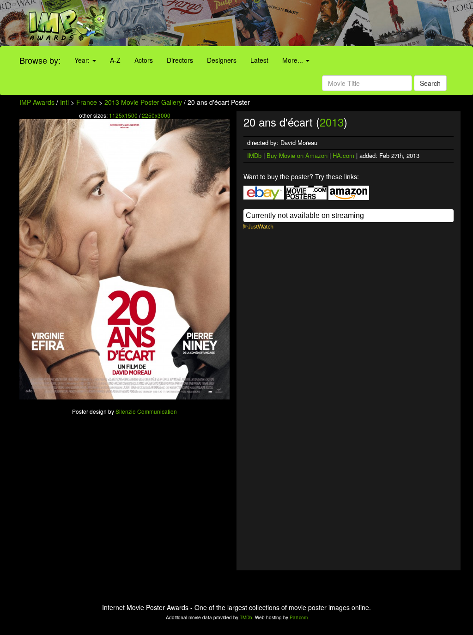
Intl (64, 102)
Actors (143, 60)
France (86, 102)
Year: (82, 60)
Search (430, 83)
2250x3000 (156, 115)
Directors (180, 60)
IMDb (254, 155)
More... (293, 60)
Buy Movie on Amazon (297, 155)
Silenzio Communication (146, 411)
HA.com (343, 155)
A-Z (115, 60)
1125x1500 (123, 115)
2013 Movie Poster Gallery (143, 102)
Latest (259, 60)
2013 (332, 122)
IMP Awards (37, 102)
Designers (221, 60)
